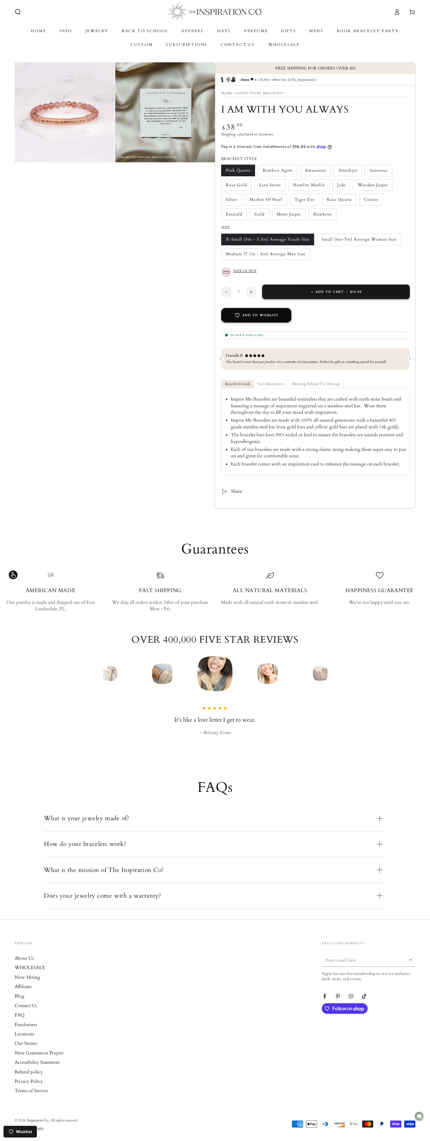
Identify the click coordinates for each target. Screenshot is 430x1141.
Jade (343, 186)
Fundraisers (26, 1033)
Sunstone (380, 172)
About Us (24, 966)
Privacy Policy (29, 1089)
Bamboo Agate (277, 172)
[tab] (237, 384)
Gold (261, 216)
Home (226, 93)
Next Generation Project (39, 1061)
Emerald (236, 216)
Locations (24, 1042)
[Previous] (96, 674)
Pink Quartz (238, 172)
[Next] (333, 674)
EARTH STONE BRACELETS (259, 93)
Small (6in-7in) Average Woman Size (358, 241)
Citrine (373, 201)
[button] (17, 12)
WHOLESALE (30, 976)
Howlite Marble (309, 186)
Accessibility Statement (37, 1070)
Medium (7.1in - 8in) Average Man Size (265, 255)
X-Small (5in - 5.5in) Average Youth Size (267, 241)
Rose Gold (237, 186)
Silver (234, 201)
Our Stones (26, 1051)
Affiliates (23, 995)
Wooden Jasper (372, 186)
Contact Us (26, 1014)
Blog (19, 1004)
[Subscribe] (412, 968)
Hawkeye (324, 216)
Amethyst (349, 172)
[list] (215, 592)
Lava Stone (270, 186)
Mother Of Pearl (265, 201)
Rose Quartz (339, 201)
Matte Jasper (288, 216)
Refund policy (29, 1080)
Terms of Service (31, 1099)
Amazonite (316, 172)
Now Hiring (27, 985)
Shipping (228, 134)
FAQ (20, 1023)
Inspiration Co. (38, 1128)
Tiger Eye (305, 201)
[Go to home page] (215, 12)
